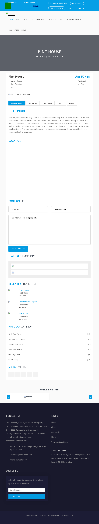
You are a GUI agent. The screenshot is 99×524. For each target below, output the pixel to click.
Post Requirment (57, 8)
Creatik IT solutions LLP (63, 515)
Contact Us (55, 432)
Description (16, 103)
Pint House (24, 289)
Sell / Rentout (38, 20)
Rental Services (56, 20)
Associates (14, 30)
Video (71, 103)
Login (70, 8)
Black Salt (23, 313)
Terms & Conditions (59, 442)
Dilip (12, 87)
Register (79, 8)
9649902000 (12, 2)
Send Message (18, 249)
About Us (32, 103)
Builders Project (74, 20)
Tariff (60, 103)
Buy (18, 20)
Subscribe (16, 496)
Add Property (77, 3)
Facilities (47, 103)
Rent (26, 20)
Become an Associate (58, 3)
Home (11, 20)
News (23, 30)
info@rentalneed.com (30, 2)
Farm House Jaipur (28, 301)
